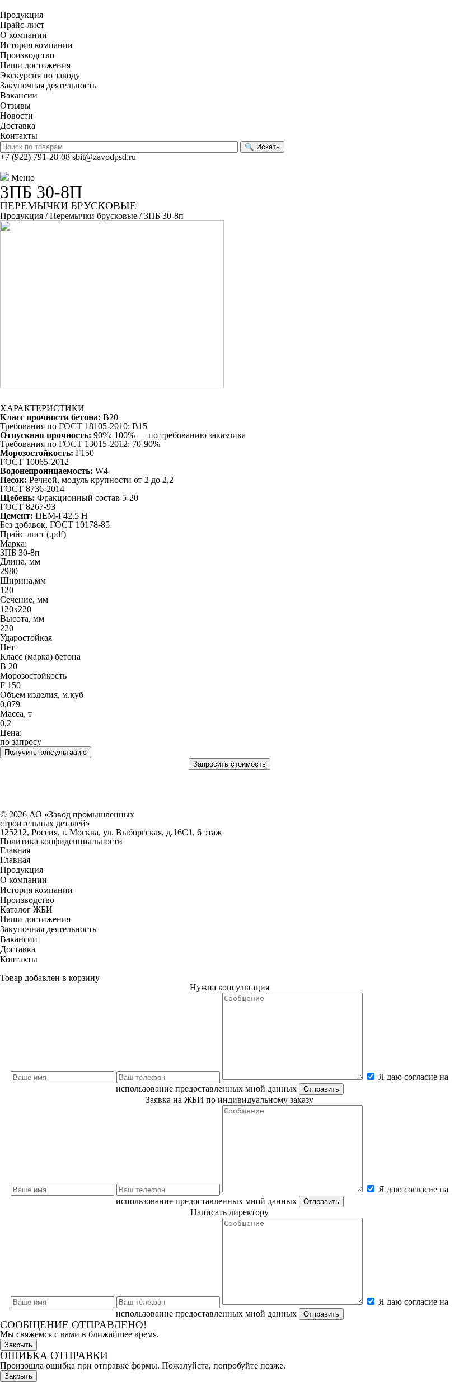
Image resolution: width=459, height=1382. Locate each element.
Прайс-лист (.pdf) (33, 534)
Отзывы (15, 105)
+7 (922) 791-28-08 (35, 157)
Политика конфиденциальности (61, 841)
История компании (36, 45)
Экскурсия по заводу (40, 75)
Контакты (19, 135)
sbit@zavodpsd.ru (104, 157)
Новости (16, 115)
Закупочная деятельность (48, 85)
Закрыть (18, 1345)
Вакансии (19, 95)
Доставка (17, 125)
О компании (23, 35)
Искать (262, 147)
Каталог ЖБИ (26, 909)
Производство (27, 55)
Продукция (21, 15)
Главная (15, 850)
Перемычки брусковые (93, 215)
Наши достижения (35, 65)
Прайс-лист (22, 25)
